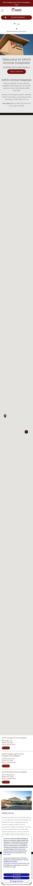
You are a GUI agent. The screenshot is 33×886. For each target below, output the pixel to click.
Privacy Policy (6, 854)
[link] (16, 10)
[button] (2, 10)
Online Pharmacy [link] (18, 17)
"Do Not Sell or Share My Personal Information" (15, 863)
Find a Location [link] (16, 71)
